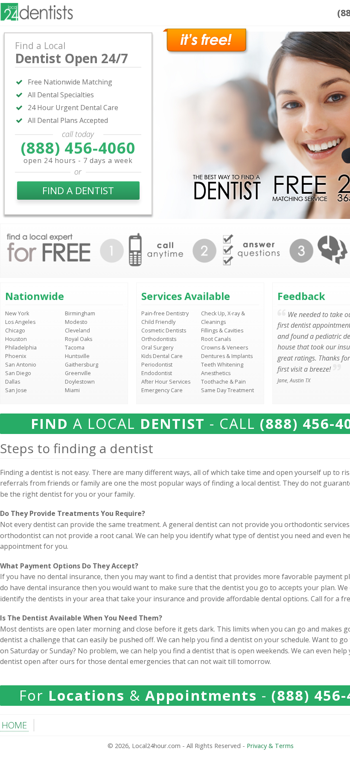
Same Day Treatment (227, 390)
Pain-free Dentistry (165, 313)
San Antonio (20, 364)
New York (17, 313)
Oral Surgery (157, 347)
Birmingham (80, 313)
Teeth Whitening (222, 364)
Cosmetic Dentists (163, 330)
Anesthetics (215, 373)
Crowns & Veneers (224, 347)
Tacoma (75, 347)
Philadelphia (21, 347)
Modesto (76, 322)
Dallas (12, 381)
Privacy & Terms (270, 746)
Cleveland (77, 330)
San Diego (18, 373)
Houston (16, 339)
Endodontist (156, 373)
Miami (72, 390)
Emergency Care (162, 390)
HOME (14, 725)
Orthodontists (158, 339)
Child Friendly (158, 322)
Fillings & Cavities (222, 330)
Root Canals (216, 339)
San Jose (16, 390)
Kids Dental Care (162, 356)
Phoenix (15, 356)
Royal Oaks (78, 339)
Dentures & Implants (227, 356)
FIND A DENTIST (78, 190)
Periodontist (156, 364)
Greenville (78, 373)
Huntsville (77, 356)
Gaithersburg (81, 364)
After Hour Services (165, 381)
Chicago (15, 330)
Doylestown (80, 381)
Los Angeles (20, 322)
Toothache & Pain (223, 381)
